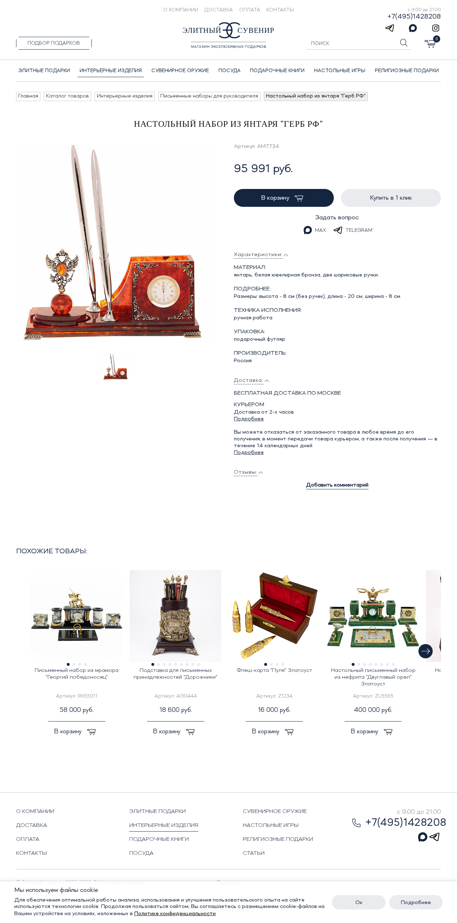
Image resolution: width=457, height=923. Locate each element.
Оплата (249, 10)
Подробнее (249, 419)
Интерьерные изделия (163, 825)
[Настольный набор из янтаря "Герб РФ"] (116, 243)
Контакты (280, 10)
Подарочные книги (159, 839)
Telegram (359, 230)
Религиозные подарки (278, 839)
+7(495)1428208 (414, 16)
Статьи (254, 853)
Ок (358, 902)
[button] (425, 651)
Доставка (218, 10)
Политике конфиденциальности (175, 914)
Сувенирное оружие (275, 811)
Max (320, 230)
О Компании (180, 10)
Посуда (141, 853)
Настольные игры (270, 825)
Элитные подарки (157, 811)
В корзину (276, 198)
